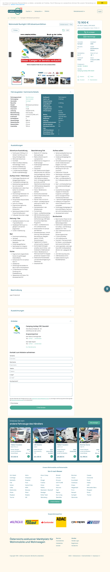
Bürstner (74, 475)
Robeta (27, 495)
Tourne (12, 497)
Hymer (12, 485)
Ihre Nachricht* (14, 381)
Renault (73, 492)
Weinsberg (44, 497)
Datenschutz (76, 556)
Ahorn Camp (44, 475)
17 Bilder (15, 30)
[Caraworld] (15, 11)
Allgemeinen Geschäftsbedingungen (40, 398)
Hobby (89, 482)
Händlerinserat (64, 24)
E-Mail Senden (41, 407)
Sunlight (28, 101)
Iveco (57, 485)
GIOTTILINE (59, 482)
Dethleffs (12, 480)
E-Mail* (12, 375)
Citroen (58, 478)
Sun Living (59, 495)
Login (100, 11)
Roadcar (12, 495)
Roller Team (44, 495)
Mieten (47, 11)
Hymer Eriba (28, 485)
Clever (73, 478)
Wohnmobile (29, 99)
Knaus (73, 485)
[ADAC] (61, 522)
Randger (43, 492)
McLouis (58, 487)
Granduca (74, 482)
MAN (26, 487)
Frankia (43, 482)
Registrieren (74, 543)
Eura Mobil (74, 480)
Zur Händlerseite (31, 347)
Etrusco (58, 480)
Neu (71, 24)
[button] (10, 54)
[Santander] (47, 522)
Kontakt (58, 545)
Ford (26, 482)
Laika (11, 487)
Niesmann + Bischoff (47, 490)
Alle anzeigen (94, 423)
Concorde (90, 478)
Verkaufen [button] (38, 11)
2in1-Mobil (13, 475)
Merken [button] (82, 76)
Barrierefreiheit (86, 556)
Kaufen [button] (28, 11)
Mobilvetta (13, 490)
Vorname (12, 356)
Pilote (11, 492)
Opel (57, 490)
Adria (26, 475)
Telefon (12, 368)
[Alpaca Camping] (16, 522)
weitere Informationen (18, 4)
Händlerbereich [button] (79, 11)
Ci (41, 478)
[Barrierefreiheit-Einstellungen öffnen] (107, 289)
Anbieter (14, 321)
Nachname (13, 362)
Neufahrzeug (29, 97)
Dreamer (27, 480)
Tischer (89, 495)
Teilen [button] (91, 76)
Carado (89, 475)
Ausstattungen (17, 145)
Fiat (11, 482)
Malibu (43, 487)
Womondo (74, 497)
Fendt (88, 480)
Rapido (58, 492)
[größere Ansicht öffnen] (63, 30)
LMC (88, 485)
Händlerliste (59, 543)
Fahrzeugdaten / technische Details (25, 92)
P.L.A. (73, 490)
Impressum (96, 556)
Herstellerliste (60, 541)
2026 (27, 107)
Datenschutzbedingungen (18, 400)
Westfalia (59, 497)
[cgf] (93, 522)
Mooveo (27, 490)
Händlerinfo (74, 545)
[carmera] (78, 522)
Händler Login (75, 541)
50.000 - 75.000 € (83, 66)
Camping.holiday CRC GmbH (86, 71)
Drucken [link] (82, 80)
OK (102, 3)
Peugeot (89, 490)
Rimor (88, 492)
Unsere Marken (55, 502)
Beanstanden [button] (93, 80)
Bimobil (58, 475)
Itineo (42, 485)
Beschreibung (16, 290)
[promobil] (31, 522)
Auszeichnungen (17, 311)
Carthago (12, 478)
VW (26, 497)
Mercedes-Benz (92, 487)
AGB (69, 556)
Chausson (28, 478)
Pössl (26, 492)
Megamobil (74, 487)
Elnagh (43, 480)
